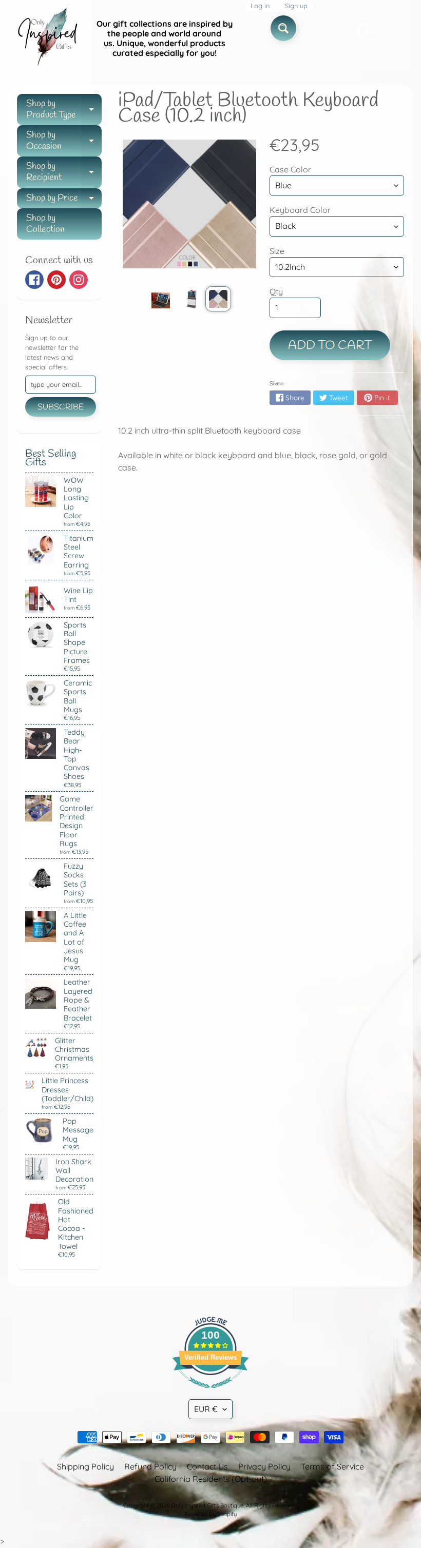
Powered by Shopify (210, 1514)
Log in (260, 6)
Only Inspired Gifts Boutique (207, 1505)
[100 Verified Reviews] (210, 1393)
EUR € (206, 1409)
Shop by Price (64, 200)
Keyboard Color (300, 210)
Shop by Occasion (64, 141)
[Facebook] (34, 279)
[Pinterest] (56, 279)
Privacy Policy (264, 1466)
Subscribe (60, 407)
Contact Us (207, 1466)
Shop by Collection (45, 224)
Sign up (296, 6)
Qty (276, 291)
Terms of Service (332, 1466)
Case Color (290, 169)
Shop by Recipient (64, 172)
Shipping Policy (85, 1466)
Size (277, 251)
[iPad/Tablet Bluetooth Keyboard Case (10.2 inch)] (161, 299)
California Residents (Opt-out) (211, 1479)
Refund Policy (150, 1466)
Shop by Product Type (64, 110)
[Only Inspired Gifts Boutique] (46, 38)
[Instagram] (78, 279)
